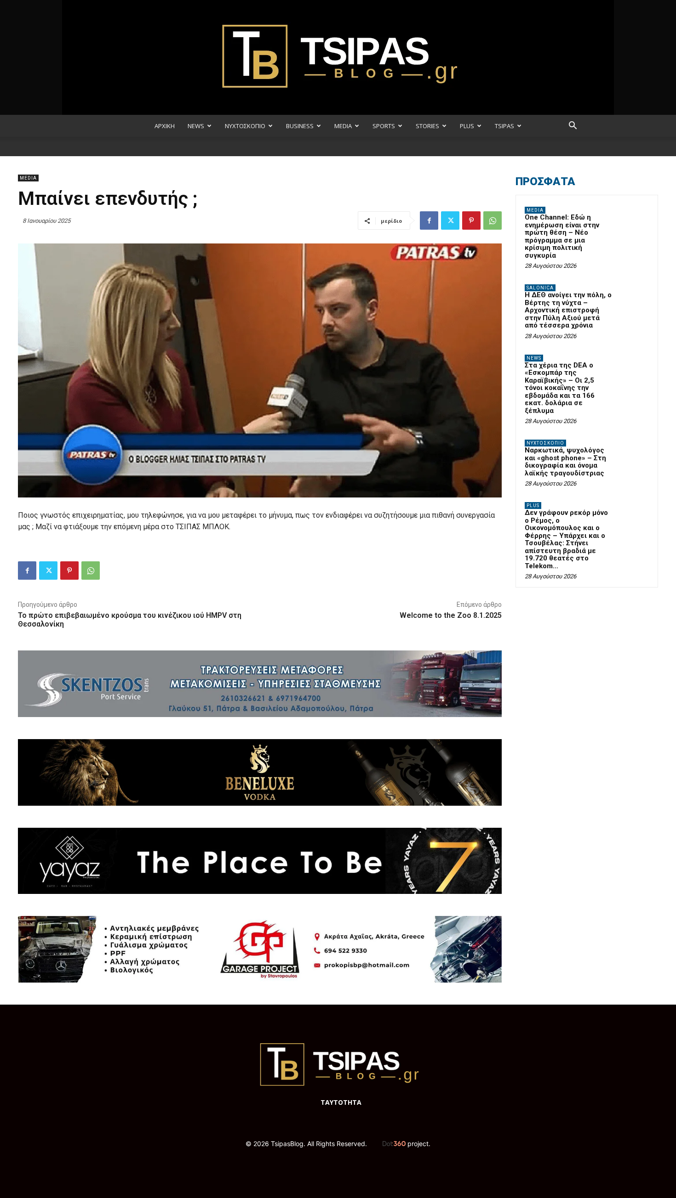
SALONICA (540, 287)
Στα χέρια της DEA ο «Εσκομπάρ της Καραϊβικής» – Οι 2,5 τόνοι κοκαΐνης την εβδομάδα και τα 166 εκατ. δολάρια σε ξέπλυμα (560, 388)
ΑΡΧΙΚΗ (165, 126)
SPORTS (383, 126)
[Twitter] (450, 220)
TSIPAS (504, 126)
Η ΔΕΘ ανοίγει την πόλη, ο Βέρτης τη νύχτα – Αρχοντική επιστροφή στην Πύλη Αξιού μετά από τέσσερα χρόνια (568, 310)
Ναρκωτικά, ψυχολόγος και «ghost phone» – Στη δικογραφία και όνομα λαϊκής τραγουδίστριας (565, 461)
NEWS (196, 126)
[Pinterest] (471, 220)
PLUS (467, 126)
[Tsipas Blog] (338, 57)
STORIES (427, 126)
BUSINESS (300, 126)
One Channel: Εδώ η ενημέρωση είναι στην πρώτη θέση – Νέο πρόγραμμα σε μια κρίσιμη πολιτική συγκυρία (562, 236)
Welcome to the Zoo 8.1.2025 (451, 615)
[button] (572, 126)
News (534, 358)
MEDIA (343, 126)
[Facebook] (429, 220)
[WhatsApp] (492, 220)
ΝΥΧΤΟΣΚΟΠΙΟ (245, 126)
